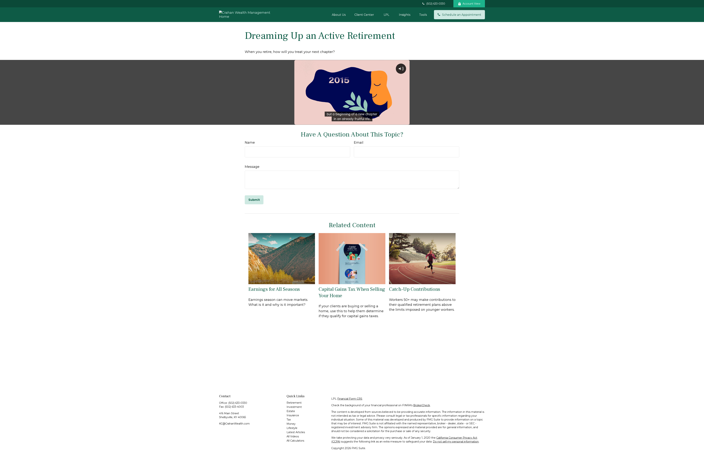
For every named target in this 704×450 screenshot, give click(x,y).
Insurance (293, 415)
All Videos (293, 436)
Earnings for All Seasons (274, 289)
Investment (294, 407)
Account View (471, 3)
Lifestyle (292, 428)
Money (291, 423)
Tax (289, 419)
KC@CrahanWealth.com (234, 423)
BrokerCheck (421, 405)
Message (252, 167)
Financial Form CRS (349, 398)
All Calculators (295, 440)
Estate (291, 411)
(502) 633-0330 (435, 3)
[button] (338, 14)
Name (250, 143)
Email (358, 143)
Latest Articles (296, 432)
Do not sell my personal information (456, 441)
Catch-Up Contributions (414, 289)
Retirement (294, 402)
